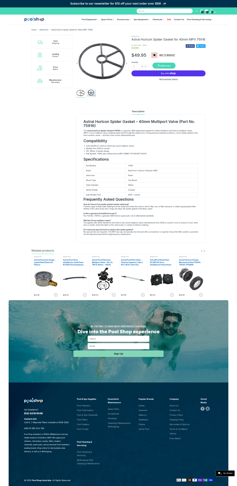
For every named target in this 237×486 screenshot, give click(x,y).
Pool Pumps (82, 429)
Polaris (142, 424)
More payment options (168, 79)
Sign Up (118, 353)
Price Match (175, 438)
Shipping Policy (176, 419)
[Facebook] (203, 409)
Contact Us (174, 410)
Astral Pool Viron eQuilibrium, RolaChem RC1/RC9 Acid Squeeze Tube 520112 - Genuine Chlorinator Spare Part (73, 262)
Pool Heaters (83, 424)
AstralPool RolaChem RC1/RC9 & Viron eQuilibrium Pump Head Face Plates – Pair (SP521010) (160, 262)
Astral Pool (135, 36)
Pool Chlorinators (85, 410)
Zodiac (142, 405)
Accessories (113, 413)
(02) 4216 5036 (33, 413)
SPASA (172, 434)
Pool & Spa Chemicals (87, 415)
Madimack (143, 419)
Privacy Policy (176, 415)
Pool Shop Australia (41, 480)
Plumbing (112, 418)
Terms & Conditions (178, 429)
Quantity (134, 62)
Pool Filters (82, 419)
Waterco (143, 415)
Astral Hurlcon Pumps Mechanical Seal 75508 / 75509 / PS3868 (190, 262)
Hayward (143, 410)
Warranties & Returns (179, 424)
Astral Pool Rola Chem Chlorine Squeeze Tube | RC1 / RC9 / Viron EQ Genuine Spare (132, 262)
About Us (173, 405)
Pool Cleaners (83, 405)
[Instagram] (208, 409)
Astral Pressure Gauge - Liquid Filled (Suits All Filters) (45, 262)
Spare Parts (113, 409)
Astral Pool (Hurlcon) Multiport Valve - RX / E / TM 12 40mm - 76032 (102, 262)
